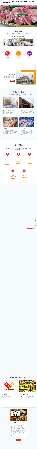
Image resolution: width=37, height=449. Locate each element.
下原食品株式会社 (6, 2)
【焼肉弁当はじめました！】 (17, 423)
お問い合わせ (17, 3)
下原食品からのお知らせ (31, 228)
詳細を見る (12, 80)
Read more (3, 399)
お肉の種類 (25, 1)
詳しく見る (7, 164)
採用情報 (21, 1)
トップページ (13, 1)
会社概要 (17, 1)
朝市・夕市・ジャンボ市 (25, 394)
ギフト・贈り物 (31, 1)
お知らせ (12, 3)
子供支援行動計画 (6, 394)
